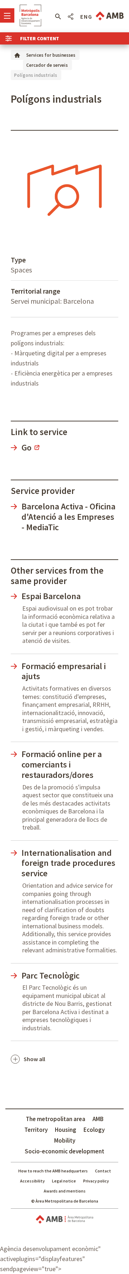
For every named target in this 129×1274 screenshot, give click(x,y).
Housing (65, 1130)
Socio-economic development (64, 1151)
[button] (58, 16)
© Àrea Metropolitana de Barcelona (64, 1201)
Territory (36, 1130)
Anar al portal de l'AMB (110, 15)
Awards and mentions (65, 1191)
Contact (103, 1170)
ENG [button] (86, 16)
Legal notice (64, 1181)
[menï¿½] (7, 15)
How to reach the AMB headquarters (53, 1170)
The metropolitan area (55, 1119)
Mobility (64, 1140)
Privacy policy (96, 1181)
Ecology (94, 1130)
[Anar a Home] (17, 54)
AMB (98, 1119)
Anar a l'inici (30, 15)
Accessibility (32, 1181)
